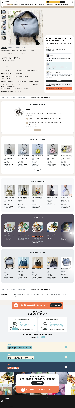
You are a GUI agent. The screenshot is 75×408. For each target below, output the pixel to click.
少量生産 (36, 126)
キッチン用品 (27, 4)
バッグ (13, 97)
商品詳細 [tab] (10, 47)
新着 (12, 4)
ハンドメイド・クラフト (30, 126)
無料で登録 (6, 161)
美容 (19, 4)
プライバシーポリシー (64, 397)
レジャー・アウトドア (56, 4)
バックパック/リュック (21, 97)
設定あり (53, 50)
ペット (44, 4)
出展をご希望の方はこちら (51, 399)
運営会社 (62, 399)
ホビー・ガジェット (64, 4)
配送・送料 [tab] (24, 47)
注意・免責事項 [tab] (17, 47)
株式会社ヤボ (51, 49)
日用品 (22, 4)
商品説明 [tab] (4, 47)
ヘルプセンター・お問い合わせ (51, 401)
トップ (2, 97)
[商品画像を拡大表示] (25, 27)
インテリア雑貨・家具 (33, 4)
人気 (9, 4)
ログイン (68, 2)
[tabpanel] (22, 71)
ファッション (40, 4)
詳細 (64, 49)
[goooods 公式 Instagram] (2, 401)
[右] (70, 157)
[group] (56, 305)
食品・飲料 (16, 4)
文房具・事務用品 (49, 4)
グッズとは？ (49, 397)
